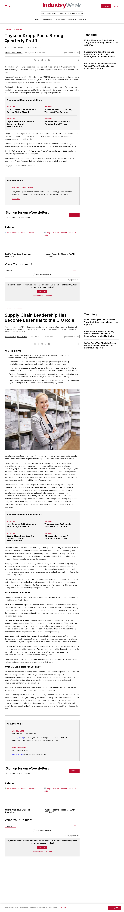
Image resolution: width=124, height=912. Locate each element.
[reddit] (46, 60)
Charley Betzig (10, 337)
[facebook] (35, 60)
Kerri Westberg (22, 337)
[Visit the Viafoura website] (74, 280)
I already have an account (42, 296)
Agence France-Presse (13, 53)
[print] (79, 60)
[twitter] (42, 60)
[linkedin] (39, 60)
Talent (37, 19)
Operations (60, 19)
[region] (42, 275)
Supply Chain (84, 19)
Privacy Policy (63, 907)
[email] (49, 60)
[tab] (10, 270)
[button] (6, 6)
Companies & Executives (13, 29)
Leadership (72, 19)
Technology (48, 19)
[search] (9, 6)
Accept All (114, 908)
